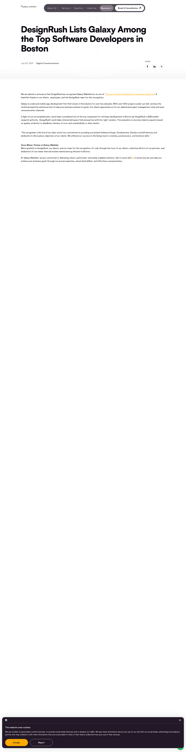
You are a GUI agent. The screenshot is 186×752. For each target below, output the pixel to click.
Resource (105, 8)
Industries (91, 8)
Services (65, 8)
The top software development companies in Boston (129, 94)
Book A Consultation (128, 8)
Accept (16, 742)
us (133, 158)
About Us (51, 8)
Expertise (78, 8)
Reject (41, 742)
